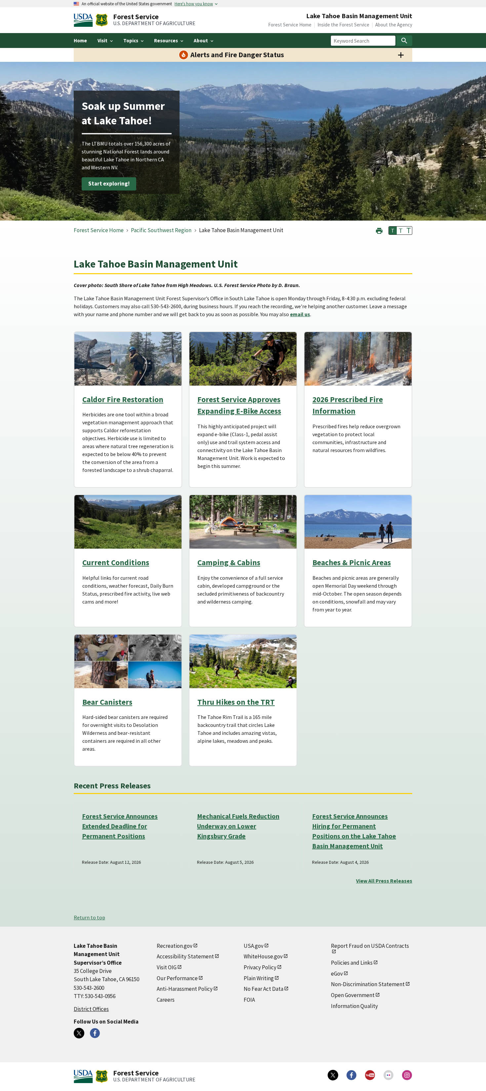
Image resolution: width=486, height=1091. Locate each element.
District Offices (91, 1009)
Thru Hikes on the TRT (236, 702)
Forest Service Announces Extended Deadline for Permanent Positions (120, 826)
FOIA (249, 999)
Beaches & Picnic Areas (351, 562)
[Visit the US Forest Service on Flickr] (388, 1075)
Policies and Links (352, 962)
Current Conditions (115, 562)
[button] (379, 230)
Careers (166, 999)
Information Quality (354, 1006)
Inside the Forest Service (343, 24)
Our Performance (177, 978)
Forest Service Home (289, 24)
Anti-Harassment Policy (185, 988)
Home (80, 40)
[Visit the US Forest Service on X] (333, 1075)
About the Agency (393, 24)
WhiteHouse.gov (263, 956)
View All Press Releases (384, 880)
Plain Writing (259, 978)
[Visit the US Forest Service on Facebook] (351, 1075)
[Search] (404, 40)
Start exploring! (109, 184)
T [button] (392, 230)
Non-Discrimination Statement (368, 984)
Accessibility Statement (185, 956)
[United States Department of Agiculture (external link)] (85, 20)
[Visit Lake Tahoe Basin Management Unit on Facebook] (95, 1033)
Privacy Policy (260, 967)
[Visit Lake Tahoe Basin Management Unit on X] (79, 1033)
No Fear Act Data (263, 988)
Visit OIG (167, 967)
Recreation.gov (174, 945)
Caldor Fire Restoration (122, 399)
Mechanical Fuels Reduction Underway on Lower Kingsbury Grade (238, 826)
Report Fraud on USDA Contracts (370, 945)
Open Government (353, 995)
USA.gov (253, 945)
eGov (337, 973)
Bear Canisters (107, 702)
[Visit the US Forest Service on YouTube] (370, 1075)
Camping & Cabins (228, 562)
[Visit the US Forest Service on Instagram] (407, 1075)
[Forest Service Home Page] (102, 20)
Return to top (89, 917)
